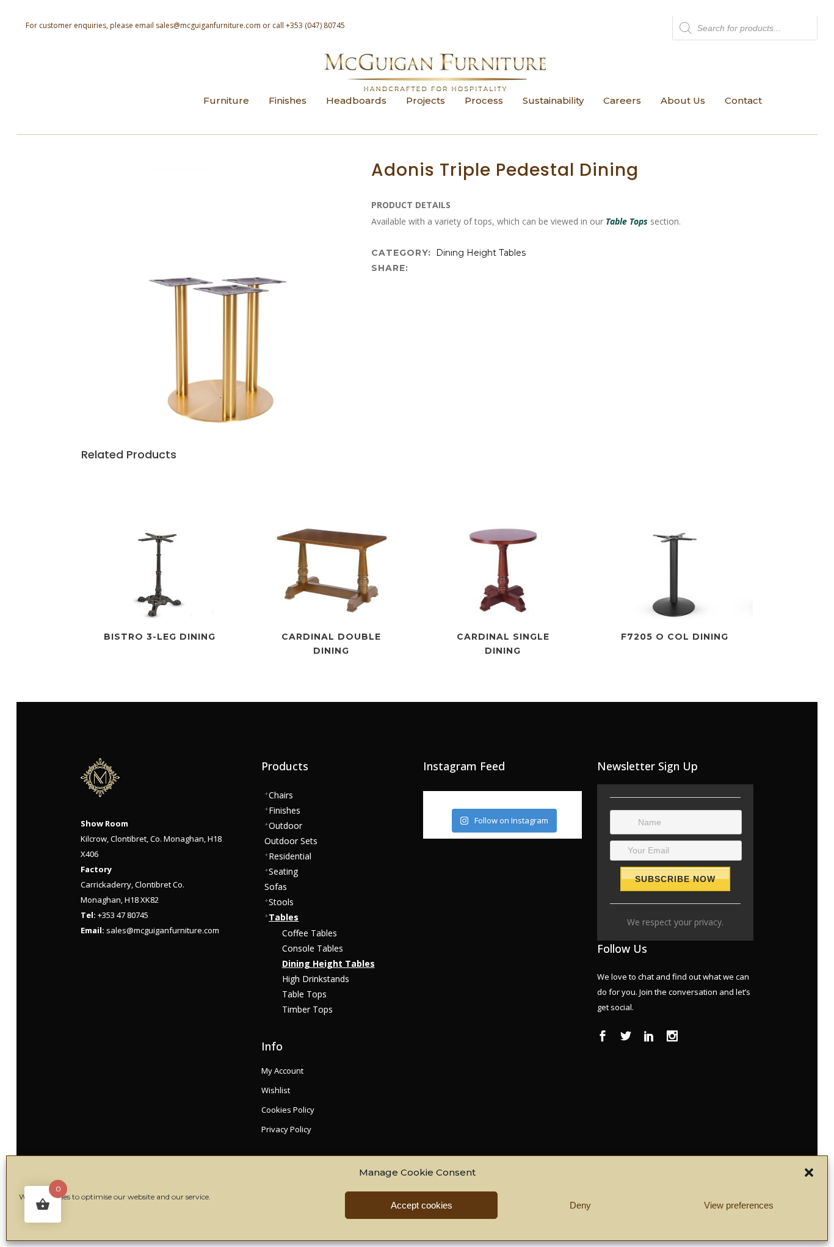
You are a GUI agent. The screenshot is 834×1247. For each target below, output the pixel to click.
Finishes (284, 810)
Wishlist (275, 1090)
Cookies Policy (287, 1109)
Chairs (281, 795)
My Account (282, 1070)
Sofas (275, 886)
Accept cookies (421, 1205)
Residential (290, 856)
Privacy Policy (286, 1129)
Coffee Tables (309, 933)
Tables (284, 917)
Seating (283, 871)
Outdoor (285, 825)
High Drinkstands (315, 979)
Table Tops (626, 221)
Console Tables (312, 948)
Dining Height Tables (481, 252)
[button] (809, 1172)
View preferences (739, 1205)
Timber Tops (307, 1009)
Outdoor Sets (290, 841)
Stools (281, 902)
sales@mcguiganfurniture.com (208, 25)
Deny (580, 1205)
